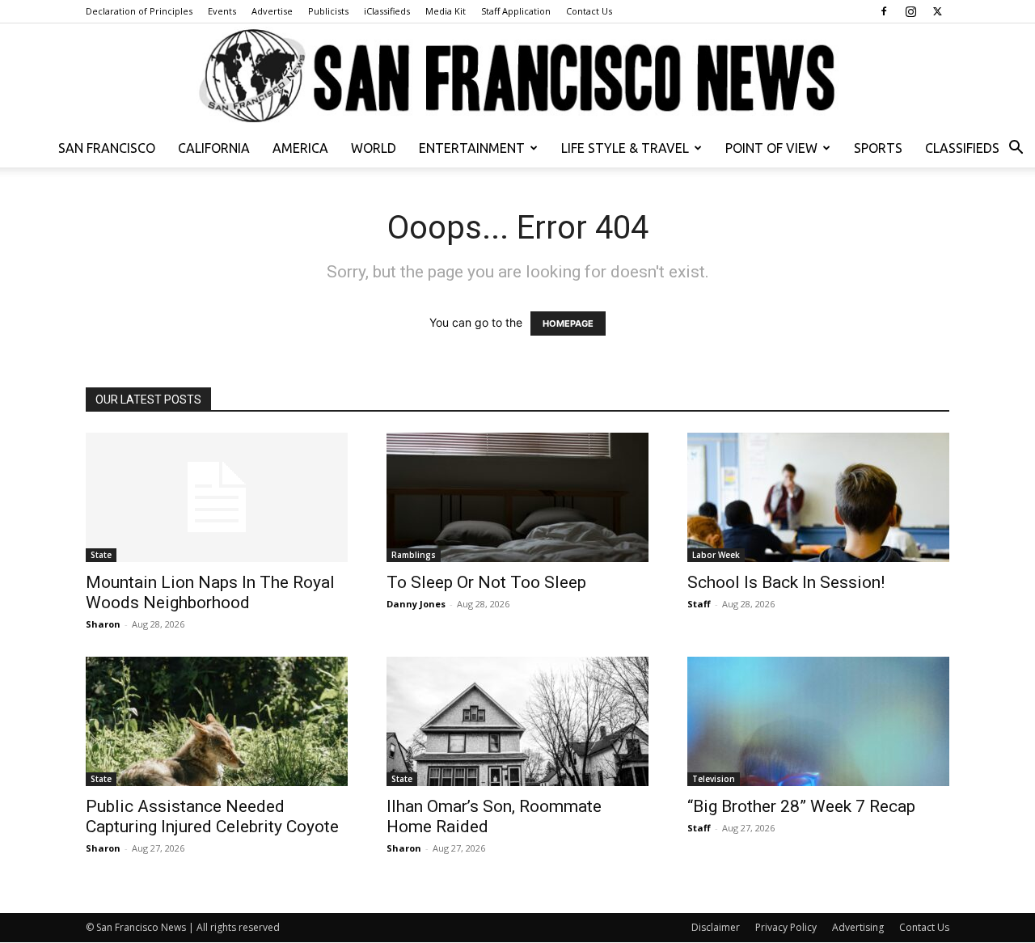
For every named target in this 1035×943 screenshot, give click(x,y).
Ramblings (413, 554)
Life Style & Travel (625, 148)
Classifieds (962, 148)
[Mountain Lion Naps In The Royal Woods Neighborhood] (217, 497)
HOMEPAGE (568, 323)
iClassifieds (387, 11)
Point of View (771, 148)
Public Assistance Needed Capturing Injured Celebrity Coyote (212, 816)
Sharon (103, 624)
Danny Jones (416, 604)
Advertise (272, 11)
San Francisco (106, 148)
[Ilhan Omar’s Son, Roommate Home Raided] (517, 721)
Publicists (328, 11)
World (373, 148)
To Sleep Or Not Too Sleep (486, 582)
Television (713, 778)
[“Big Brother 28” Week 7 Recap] (818, 721)
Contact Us (589, 11)
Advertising (858, 927)
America (300, 148)
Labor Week (716, 554)
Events (222, 11)
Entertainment (472, 148)
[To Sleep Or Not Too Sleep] (517, 497)
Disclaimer (715, 927)
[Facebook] (884, 11)
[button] (1015, 149)
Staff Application (516, 11)
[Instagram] (910, 11)
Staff (699, 604)
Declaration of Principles (139, 11)
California (214, 148)
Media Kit (445, 11)
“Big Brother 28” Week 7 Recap (801, 806)
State (101, 554)
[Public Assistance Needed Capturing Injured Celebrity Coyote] (217, 721)
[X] (937, 11)
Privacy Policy (786, 927)
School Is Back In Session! (786, 582)
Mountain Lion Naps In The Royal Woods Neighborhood (210, 592)
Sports (878, 148)
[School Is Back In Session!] (818, 497)
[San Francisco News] (517, 77)
